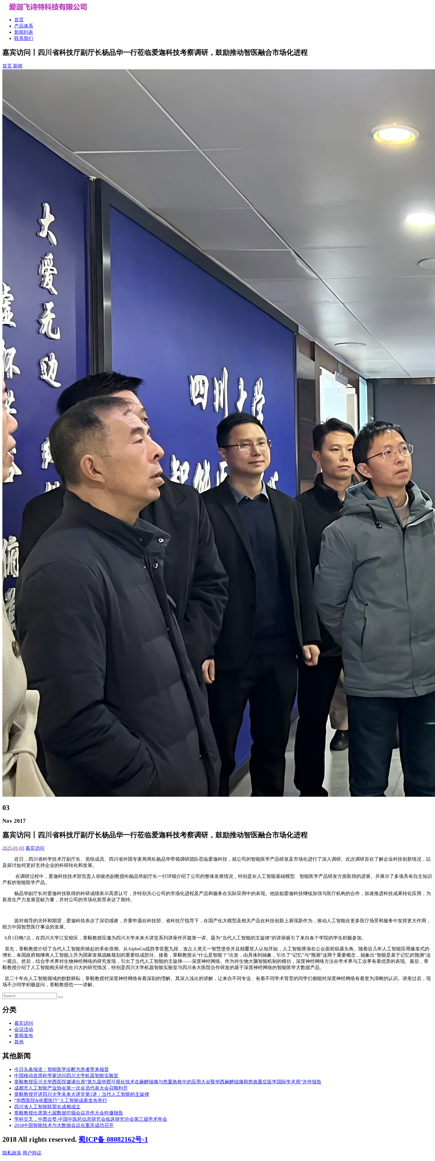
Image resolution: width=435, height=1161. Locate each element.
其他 (19, 1041)
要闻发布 (23, 1035)
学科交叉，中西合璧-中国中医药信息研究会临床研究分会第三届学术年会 (90, 1119)
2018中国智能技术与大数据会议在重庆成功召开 (64, 1125)
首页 (19, 19)
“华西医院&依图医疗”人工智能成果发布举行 (60, 1100)
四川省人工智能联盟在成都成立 (47, 1106)
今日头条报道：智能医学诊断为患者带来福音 (61, 1069)
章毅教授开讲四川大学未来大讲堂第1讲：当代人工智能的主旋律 (81, 1094)
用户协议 (31, 1152)
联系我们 (23, 38)
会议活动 (23, 1029)
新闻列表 (23, 32)
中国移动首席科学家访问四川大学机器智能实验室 (66, 1075)
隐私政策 (11, 1152)
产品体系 (23, 25)
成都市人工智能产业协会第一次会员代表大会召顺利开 (71, 1088)
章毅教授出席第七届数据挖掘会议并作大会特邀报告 (68, 1112)
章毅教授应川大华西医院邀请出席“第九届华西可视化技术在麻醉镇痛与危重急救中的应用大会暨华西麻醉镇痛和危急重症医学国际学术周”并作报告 (167, 1081)
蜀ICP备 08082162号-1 (113, 1139)
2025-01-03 (13, 848)
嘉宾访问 (34, 848)
